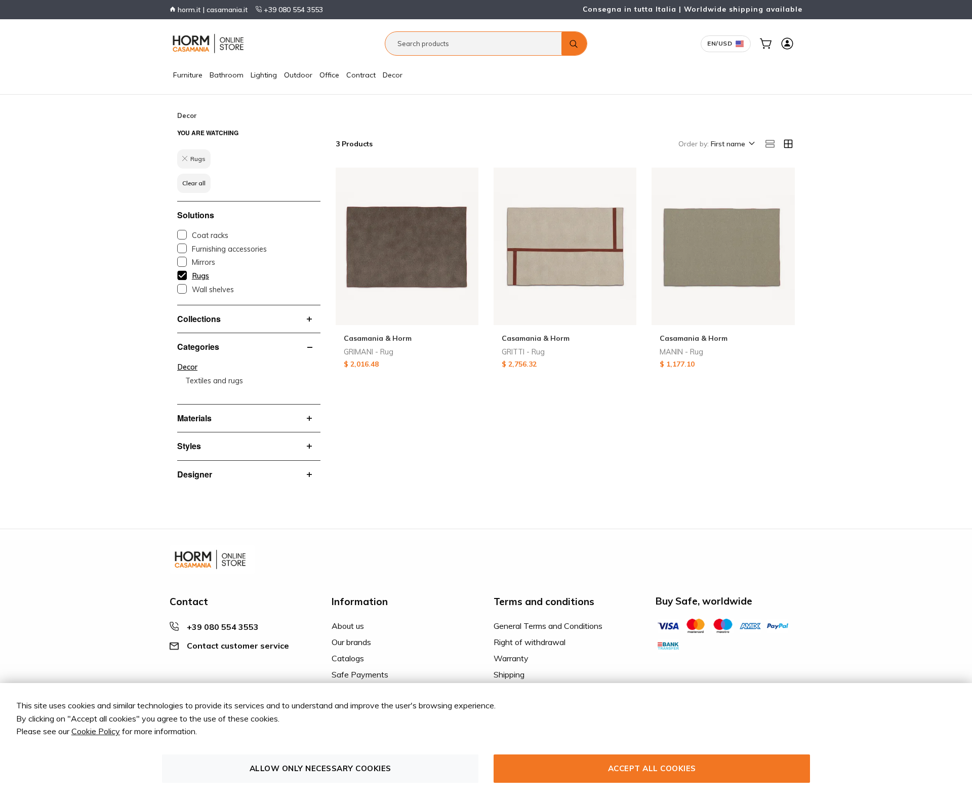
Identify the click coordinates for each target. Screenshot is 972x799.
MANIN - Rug (681, 351)
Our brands (351, 642)
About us (348, 626)
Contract (361, 74)
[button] (732, 144)
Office (329, 74)
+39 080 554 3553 (292, 9)
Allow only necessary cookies (320, 768)
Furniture (187, 74)
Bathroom (227, 74)
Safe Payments (360, 674)
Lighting (264, 74)
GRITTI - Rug (523, 351)
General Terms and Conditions (548, 626)
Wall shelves (213, 289)
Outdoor (298, 74)
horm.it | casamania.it (212, 9)
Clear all (194, 183)
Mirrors (203, 262)
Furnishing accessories (229, 249)
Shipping (509, 674)
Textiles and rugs (214, 380)
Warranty (511, 658)
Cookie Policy (95, 731)
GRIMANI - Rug (368, 351)
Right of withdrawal (529, 642)
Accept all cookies (652, 768)
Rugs (200, 276)
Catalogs (348, 658)
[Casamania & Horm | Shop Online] (210, 43)
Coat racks (210, 235)
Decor (392, 74)
